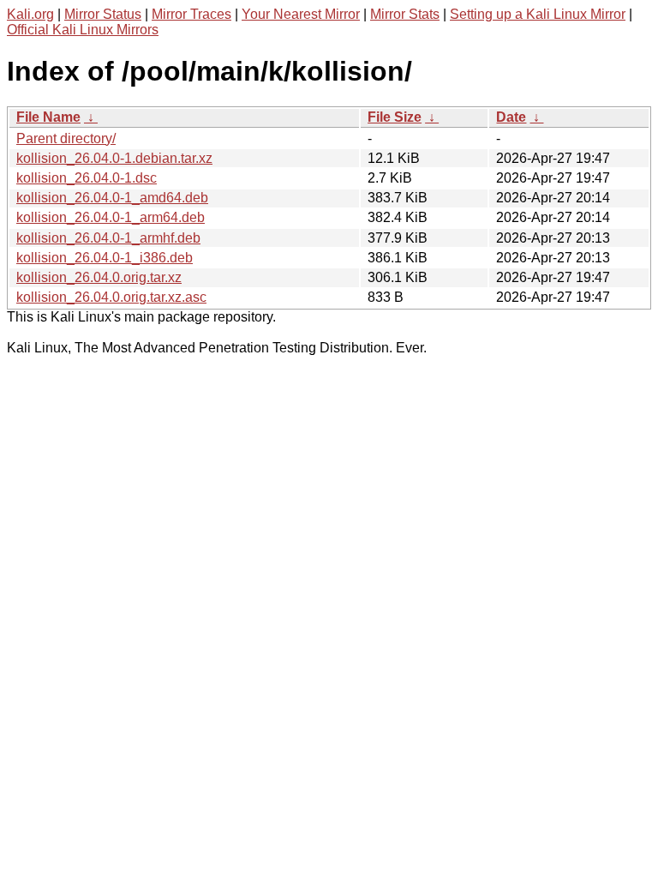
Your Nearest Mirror (301, 14)
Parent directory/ (66, 138)
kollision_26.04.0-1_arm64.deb (110, 217)
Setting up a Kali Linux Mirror (537, 14)
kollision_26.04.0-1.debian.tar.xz (114, 158)
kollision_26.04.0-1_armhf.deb (108, 238)
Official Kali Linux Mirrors (83, 29)
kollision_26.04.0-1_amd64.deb (112, 197)
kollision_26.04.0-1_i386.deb (104, 257)
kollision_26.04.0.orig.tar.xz (99, 277)
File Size (395, 117)
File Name (48, 117)
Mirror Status (102, 14)
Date (511, 117)
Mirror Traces (191, 14)
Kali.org (30, 14)
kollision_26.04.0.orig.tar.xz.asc (111, 297)
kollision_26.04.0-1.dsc (86, 178)
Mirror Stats (405, 14)
